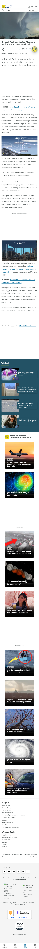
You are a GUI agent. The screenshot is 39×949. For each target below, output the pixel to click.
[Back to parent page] (6, 9)
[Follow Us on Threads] (23, 871)
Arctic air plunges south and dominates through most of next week (19, 269)
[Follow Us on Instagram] (9, 871)
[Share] (3, 49)
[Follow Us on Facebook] (4, 871)
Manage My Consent (9, 817)
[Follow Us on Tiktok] (18, 871)
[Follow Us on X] (28, 871)
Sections (31, 10)
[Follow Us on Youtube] (13, 871)
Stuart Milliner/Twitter (27, 326)
